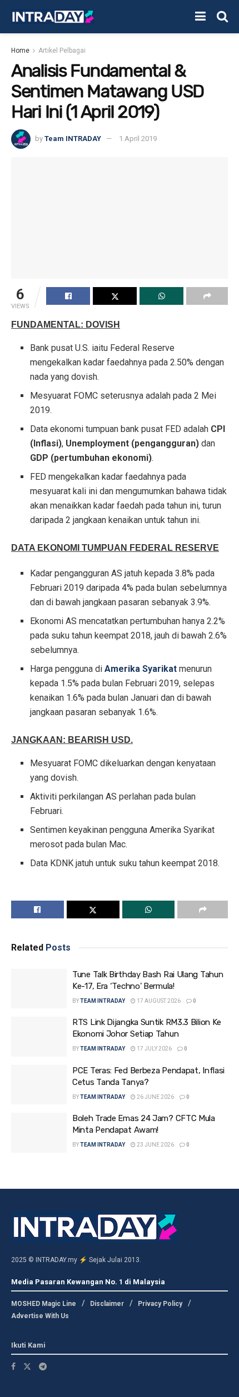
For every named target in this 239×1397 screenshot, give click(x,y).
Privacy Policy (160, 1304)
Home (20, 50)
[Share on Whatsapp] (161, 296)
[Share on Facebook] (68, 296)
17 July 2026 (154, 1049)
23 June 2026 (155, 1145)
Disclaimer (107, 1304)
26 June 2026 (155, 1097)
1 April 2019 (138, 138)
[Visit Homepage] (52, 17)
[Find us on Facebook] (13, 1366)
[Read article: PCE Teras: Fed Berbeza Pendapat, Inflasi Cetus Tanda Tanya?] (39, 1085)
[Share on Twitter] (115, 296)
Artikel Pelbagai (62, 50)
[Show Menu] (200, 16)
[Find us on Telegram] (43, 1366)
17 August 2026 (158, 1001)
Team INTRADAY (72, 138)
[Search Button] (222, 16)
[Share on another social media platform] (207, 296)
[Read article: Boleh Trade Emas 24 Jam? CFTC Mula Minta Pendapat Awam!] (39, 1133)
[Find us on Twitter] (27, 1366)
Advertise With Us (40, 1316)
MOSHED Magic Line (43, 1304)
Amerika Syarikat (140, 669)
